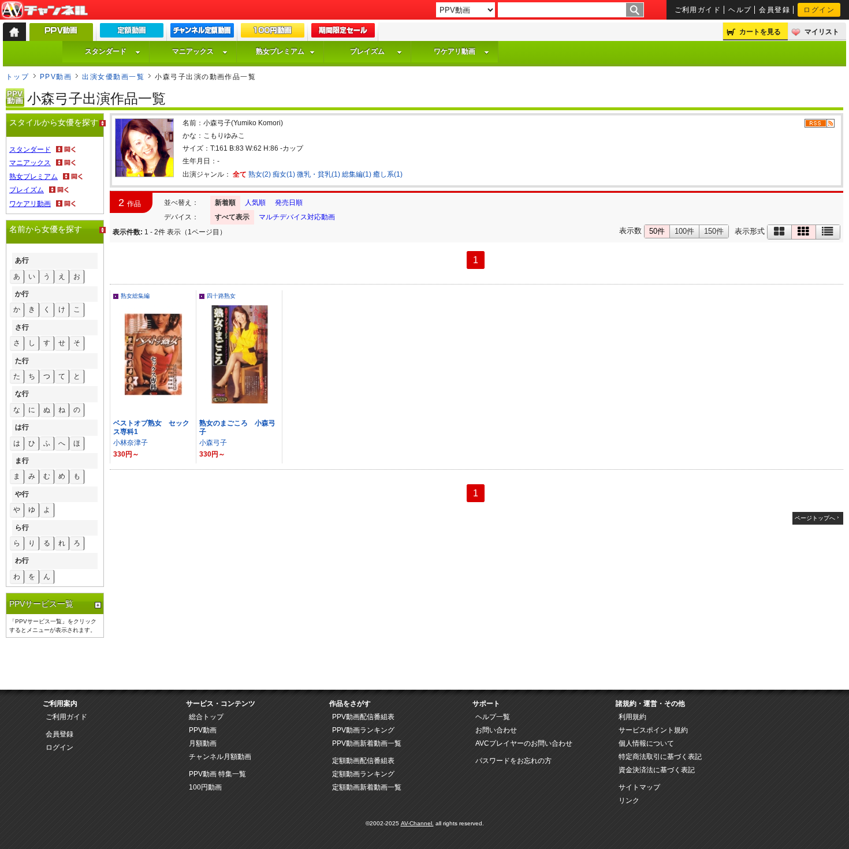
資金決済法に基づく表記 (657, 770)
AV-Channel (44, 10)
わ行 (22, 560)
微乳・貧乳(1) (318, 174)
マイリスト (822, 32)
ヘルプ (739, 10)
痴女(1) (284, 174)
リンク (629, 800)
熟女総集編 (135, 296)
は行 (22, 427)
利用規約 (632, 717)
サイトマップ (639, 787)
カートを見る (760, 32)
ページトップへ (815, 518)
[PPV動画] (61, 35)
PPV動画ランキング (363, 730)
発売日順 (289, 203)
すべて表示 (232, 217)
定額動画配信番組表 (363, 761)
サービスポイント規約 (653, 730)
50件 (657, 231)
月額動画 (203, 743)
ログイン (819, 10)
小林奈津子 (130, 443)
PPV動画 (56, 77)
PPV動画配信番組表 (363, 717)
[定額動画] (131, 33)
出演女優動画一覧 (113, 77)
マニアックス (193, 51)
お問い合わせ (496, 730)
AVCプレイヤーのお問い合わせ (523, 743)
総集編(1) (356, 174)
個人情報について (646, 743)
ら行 (22, 527)
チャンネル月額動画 (220, 757)
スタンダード (105, 51)
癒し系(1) (388, 174)
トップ (17, 77)
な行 (22, 394)
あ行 (22, 260)
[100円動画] (272, 33)
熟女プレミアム (280, 51)
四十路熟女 (221, 296)
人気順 (255, 203)
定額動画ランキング (363, 774)
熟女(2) (259, 174)
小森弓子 (213, 443)
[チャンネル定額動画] (202, 33)
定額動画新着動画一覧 (366, 787)
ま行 (22, 461)
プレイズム (367, 51)
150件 (714, 231)
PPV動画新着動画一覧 (366, 743)
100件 (684, 231)
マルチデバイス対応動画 (297, 217)
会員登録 (774, 10)
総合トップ (206, 717)
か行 (22, 294)
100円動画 (205, 787)
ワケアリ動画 (454, 51)
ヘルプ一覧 (492, 717)
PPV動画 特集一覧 (217, 774)
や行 (22, 494)
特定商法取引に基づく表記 (660, 757)
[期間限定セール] (343, 33)
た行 (22, 361)
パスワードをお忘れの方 (513, 761)
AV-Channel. (417, 823)
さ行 (22, 327)
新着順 (225, 203)
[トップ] (14, 32)
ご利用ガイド (698, 10)
